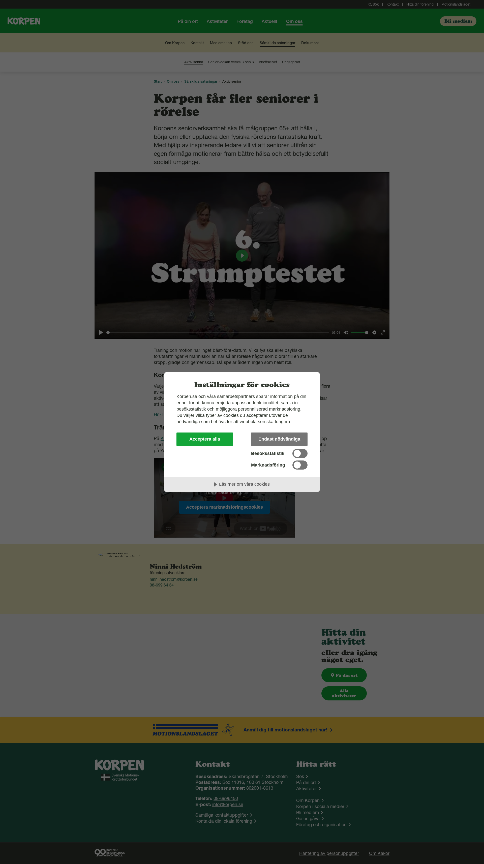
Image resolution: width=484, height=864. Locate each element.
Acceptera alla (204, 439)
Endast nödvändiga (279, 439)
